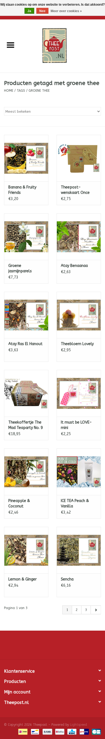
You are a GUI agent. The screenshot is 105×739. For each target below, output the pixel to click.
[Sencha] (79, 550)
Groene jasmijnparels (20, 268)
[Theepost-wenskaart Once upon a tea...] (79, 158)
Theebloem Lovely (77, 344)
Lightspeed (78, 725)
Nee (42, 11)
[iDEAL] (22, 731)
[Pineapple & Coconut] (26, 471)
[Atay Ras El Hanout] (26, 315)
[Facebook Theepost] (52, 647)
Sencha (67, 579)
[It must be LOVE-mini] (79, 393)
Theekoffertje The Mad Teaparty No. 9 (25, 425)
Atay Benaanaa (74, 265)
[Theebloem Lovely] (79, 315)
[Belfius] (59, 731)
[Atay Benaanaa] (79, 236)
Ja (29, 11)
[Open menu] (10, 44)
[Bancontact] (35, 731)
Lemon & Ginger (22, 579)
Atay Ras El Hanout (25, 344)
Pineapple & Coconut (19, 503)
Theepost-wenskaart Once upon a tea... (75, 190)
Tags (21, 90)
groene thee (39, 90)
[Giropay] (84, 731)
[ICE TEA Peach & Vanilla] (79, 471)
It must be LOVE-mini (76, 425)
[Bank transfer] (47, 731)
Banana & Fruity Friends (22, 190)
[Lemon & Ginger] (26, 550)
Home (8, 90)
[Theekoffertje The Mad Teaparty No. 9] (26, 393)
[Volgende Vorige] (96, 610)
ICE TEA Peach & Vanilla (75, 503)
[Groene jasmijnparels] (26, 236)
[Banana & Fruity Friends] (26, 158)
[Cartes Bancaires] (95, 731)
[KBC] (71, 731)
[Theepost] (63, 45)
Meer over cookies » (66, 11)
